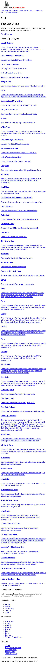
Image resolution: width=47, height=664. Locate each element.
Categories (14, 12)
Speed (30, 10)
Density (8, 629)
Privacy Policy (10, 652)
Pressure (8, 635)
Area (26, 10)
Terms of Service (11, 654)
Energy (7, 631)
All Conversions (11, 650)
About (7, 646)
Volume (22, 10)
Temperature (15, 10)
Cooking (8, 625)
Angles (7, 623)
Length (3, 10)
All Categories (37, 10)
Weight (8, 10)
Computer (8, 627)
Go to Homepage (7, 34)
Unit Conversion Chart (13, 648)
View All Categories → (13, 637)
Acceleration (9, 621)
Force (7, 633)
